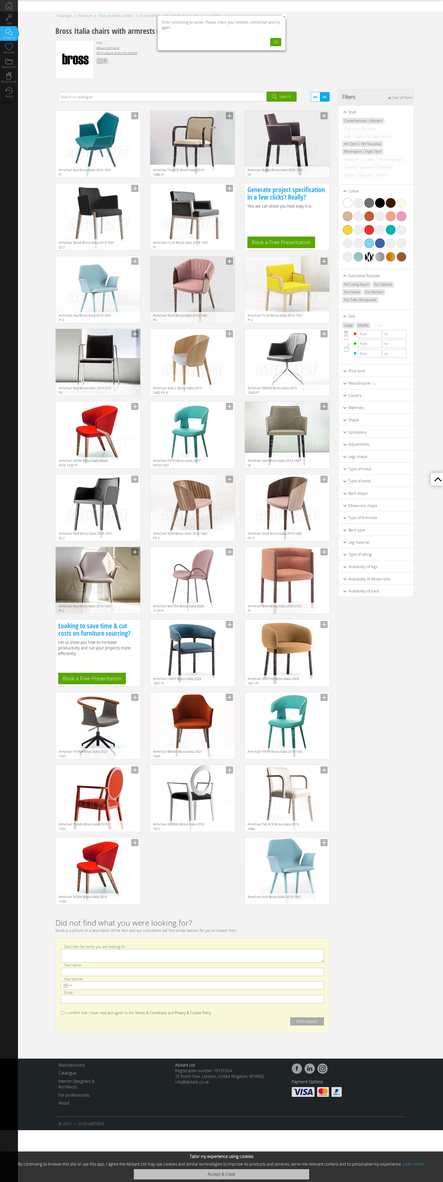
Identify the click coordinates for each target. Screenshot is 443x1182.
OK (275, 42)
